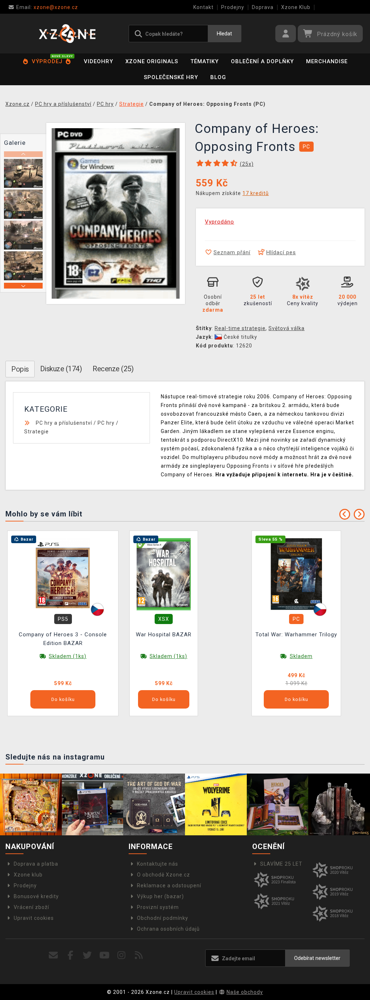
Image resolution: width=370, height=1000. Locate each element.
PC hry (106, 423)
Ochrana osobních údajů (168, 929)
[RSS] (139, 955)
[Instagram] (121, 955)
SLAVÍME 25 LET (281, 864)
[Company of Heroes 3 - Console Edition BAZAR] (63, 574)
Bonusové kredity (36, 896)
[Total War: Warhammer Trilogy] (296, 574)
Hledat (224, 33)
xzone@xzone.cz (47, 7)
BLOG (218, 77)
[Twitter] (87, 955)
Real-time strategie (240, 328)
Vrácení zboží (31, 907)
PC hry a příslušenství (64, 423)
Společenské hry (171, 77)
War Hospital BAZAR (164, 634)
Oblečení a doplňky (262, 61)
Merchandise (327, 61)
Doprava (263, 7)
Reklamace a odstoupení (169, 885)
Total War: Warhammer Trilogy (296, 634)
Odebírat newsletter (317, 958)
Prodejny (232, 7)
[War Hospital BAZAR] (164, 574)
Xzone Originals (151, 61)
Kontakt (203, 7)
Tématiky (204, 61)
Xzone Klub (295, 7)
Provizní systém (158, 907)
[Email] (53, 955)
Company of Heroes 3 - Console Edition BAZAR (63, 638)
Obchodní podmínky (162, 918)
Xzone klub (28, 875)
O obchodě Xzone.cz (163, 875)
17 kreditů (255, 193)
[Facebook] (70, 955)
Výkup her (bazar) (160, 896)
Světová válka (286, 328)
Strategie (36, 431)
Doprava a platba (36, 864)
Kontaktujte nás (157, 864)
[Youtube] (104, 955)
